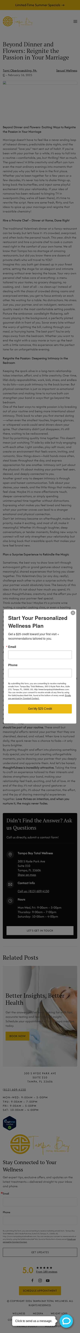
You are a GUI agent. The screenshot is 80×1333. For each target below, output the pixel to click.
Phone (12, 665)
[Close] (73, 613)
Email (12, 646)
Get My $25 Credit (40, 708)
